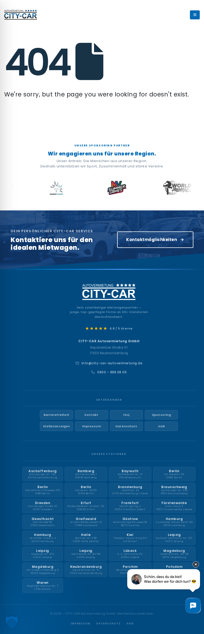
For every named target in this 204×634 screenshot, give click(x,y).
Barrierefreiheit (56, 415)
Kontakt (91, 415)
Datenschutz (126, 426)
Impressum (91, 426)
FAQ (126, 415)
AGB (161, 426)
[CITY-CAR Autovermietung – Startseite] (109, 292)
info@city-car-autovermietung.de (112, 363)
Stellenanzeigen (56, 426)
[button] (11, 622)
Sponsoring (161, 415)
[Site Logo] (20, 15)
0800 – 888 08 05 (112, 372)
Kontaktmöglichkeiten (151, 239)
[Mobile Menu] (195, 14)
